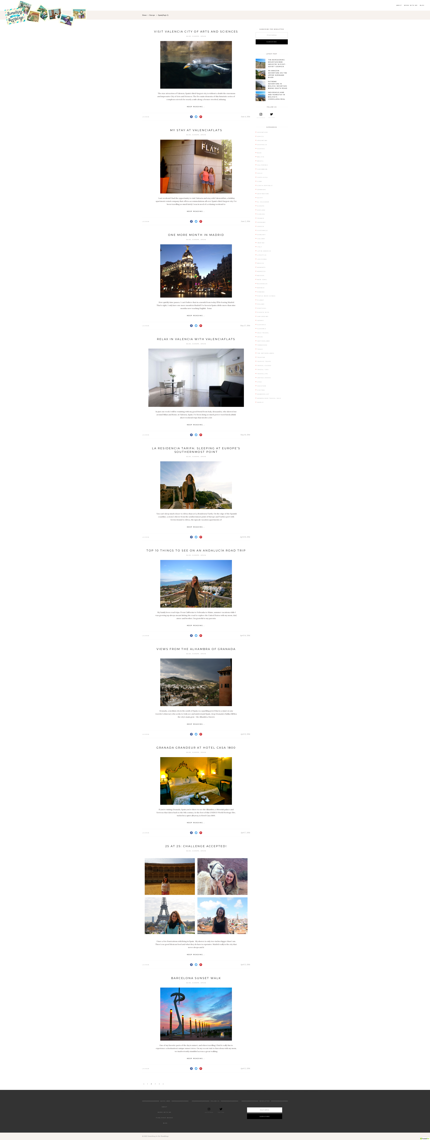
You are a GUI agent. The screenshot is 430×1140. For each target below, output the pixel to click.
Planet (260, 300)
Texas (260, 349)
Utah (259, 382)
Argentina (262, 140)
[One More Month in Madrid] (196, 271)
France (260, 218)
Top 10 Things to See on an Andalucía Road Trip (196, 550)
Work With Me (164, 1112)
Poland (260, 304)
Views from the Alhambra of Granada (196, 649)
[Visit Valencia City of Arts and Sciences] (196, 65)
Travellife (262, 373)
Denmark (261, 189)
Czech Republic (265, 185)
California (262, 165)
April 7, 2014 (245, 833)
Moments (261, 267)
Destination (263, 193)
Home (144, 15)
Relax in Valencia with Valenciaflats (196, 339)
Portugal (262, 308)
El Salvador (263, 202)
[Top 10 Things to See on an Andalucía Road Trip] (196, 584)
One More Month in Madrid (196, 234)
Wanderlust (263, 394)
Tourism (261, 357)
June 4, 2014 (245, 117)
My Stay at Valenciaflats (196, 130)
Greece (260, 226)
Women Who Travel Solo (269, 398)
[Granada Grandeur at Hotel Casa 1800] (196, 781)
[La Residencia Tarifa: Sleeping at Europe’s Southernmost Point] (196, 485)
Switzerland (263, 341)
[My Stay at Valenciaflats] (196, 166)
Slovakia (261, 324)
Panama (261, 292)
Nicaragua (262, 283)
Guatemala (262, 230)
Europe (152, 15)
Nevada (260, 275)
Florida (261, 214)
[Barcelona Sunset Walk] (196, 1014)
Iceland (261, 238)
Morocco (261, 271)
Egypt (260, 197)
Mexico (260, 263)
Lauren (145, 117)
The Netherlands (265, 353)
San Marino (262, 316)
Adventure (262, 132)
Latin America (264, 251)
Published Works (164, 1117)
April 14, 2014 (245, 635)
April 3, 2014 (245, 964)
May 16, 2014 (245, 435)
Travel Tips (263, 369)
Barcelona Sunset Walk (196, 978)
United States (264, 378)
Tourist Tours (264, 361)
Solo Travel (263, 333)
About (164, 1107)
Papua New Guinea (266, 296)
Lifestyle (262, 255)
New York (262, 279)
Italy (259, 247)
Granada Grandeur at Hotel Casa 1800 (196, 747)
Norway (261, 288)
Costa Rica (262, 177)
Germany (261, 222)
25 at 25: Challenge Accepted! (196, 846)
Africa (260, 136)
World (260, 402)
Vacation (261, 386)
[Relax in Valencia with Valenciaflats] (196, 378)
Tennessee (262, 345)
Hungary (261, 234)
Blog (188, 36)
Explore (261, 210)
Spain (203, 36)
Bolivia (260, 157)
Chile (260, 173)
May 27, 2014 (245, 325)
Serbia (260, 320)
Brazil (260, 161)
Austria (261, 148)
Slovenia (261, 328)
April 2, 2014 (245, 1068)
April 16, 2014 (245, 537)
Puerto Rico (263, 312)
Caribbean (262, 169)
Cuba (259, 181)
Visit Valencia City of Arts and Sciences (196, 31)
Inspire (261, 243)
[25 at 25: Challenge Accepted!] (196, 896)
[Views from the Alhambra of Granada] (196, 682)
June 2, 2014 (245, 221)
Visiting (261, 390)
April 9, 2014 (245, 734)
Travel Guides (264, 365)
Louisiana (262, 259)
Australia (262, 144)
